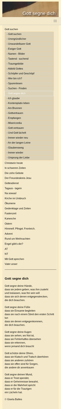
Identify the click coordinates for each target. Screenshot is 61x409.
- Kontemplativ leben (18, 103)
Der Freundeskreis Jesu (18, 178)
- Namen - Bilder (16, 53)
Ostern (8, 223)
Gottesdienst (12, 183)
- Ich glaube (13, 98)
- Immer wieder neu (17, 137)
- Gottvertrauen (15, 113)
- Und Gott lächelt (16, 132)
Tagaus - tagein (13, 188)
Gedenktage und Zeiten (18, 208)
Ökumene (10, 203)
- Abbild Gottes (15, 68)
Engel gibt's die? (14, 244)
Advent (9, 233)
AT (6, 249)
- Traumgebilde (15, 63)
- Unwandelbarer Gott (18, 44)
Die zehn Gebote (14, 173)
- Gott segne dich (16, 93)
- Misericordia (14, 123)
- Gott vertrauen (15, 128)
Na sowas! (10, 193)
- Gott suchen (14, 34)
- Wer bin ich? (14, 78)
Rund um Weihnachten (17, 238)
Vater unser (11, 264)
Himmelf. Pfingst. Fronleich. (20, 228)
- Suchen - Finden (17, 88)
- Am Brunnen (14, 108)
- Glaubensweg (15, 147)
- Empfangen (14, 118)
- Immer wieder (15, 152)
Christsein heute (14, 163)
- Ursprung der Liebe (18, 157)
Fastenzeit (10, 213)
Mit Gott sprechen (14, 259)
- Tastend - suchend (17, 58)
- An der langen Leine (18, 142)
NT (6, 254)
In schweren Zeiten (15, 168)
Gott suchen (11, 29)
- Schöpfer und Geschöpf (20, 73)
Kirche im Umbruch (15, 198)
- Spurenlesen (14, 83)
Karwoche (10, 218)
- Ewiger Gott (14, 48)
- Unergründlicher (16, 39)
